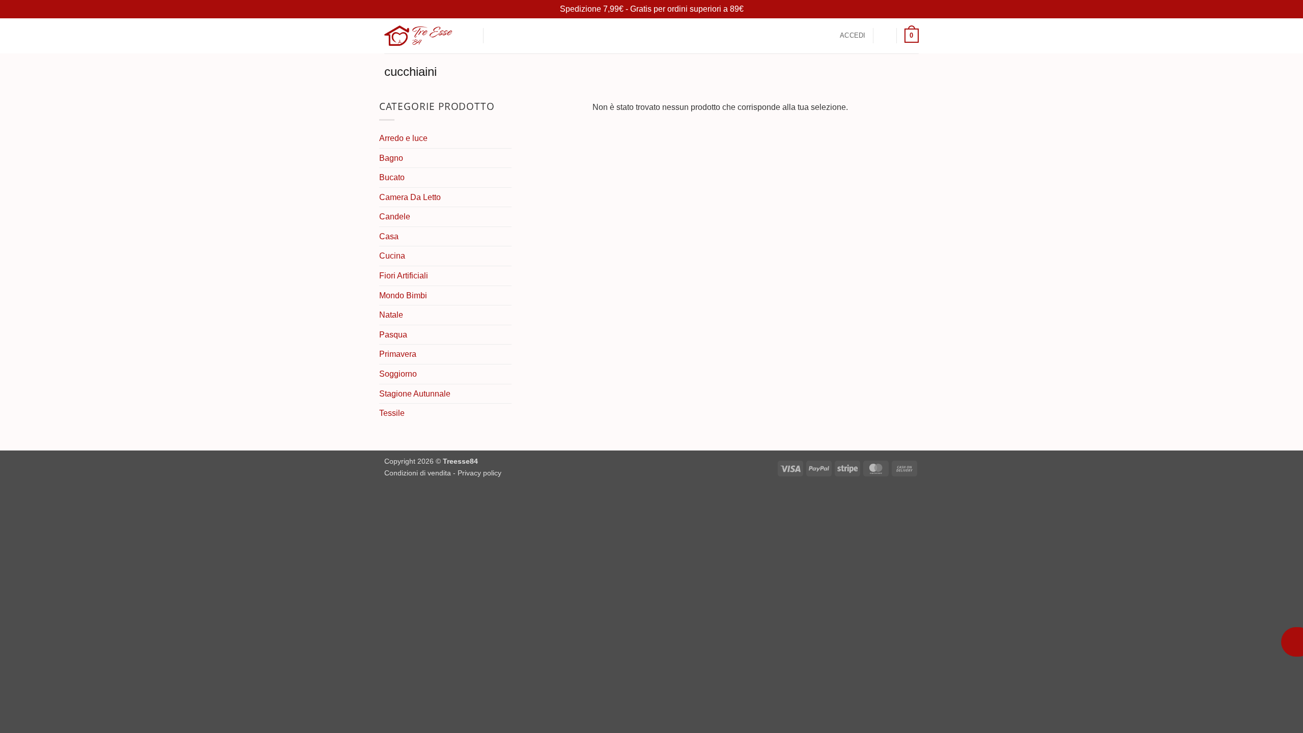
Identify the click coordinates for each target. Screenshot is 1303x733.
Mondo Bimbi (403, 295)
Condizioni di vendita (417, 473)
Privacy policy (479, 473)
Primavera (397, 354)
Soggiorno (398, 374)
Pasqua (393, 334)
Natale (391, 315)
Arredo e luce (403, 138)
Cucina (392, 255)
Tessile (392, 413)
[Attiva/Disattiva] (505, 315)
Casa (389, 236)
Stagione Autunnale (414, 393)
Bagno (391, 158)
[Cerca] (471, 35)
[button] (497, 35)
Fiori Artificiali (403, 275)
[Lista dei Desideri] (885, 35)
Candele (394, 216)
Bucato (392, 177)
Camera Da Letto (410, 197)
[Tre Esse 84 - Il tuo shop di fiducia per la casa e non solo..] (418, 35)
